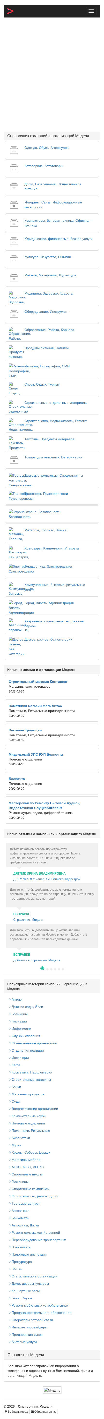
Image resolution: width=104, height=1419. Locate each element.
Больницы (19, 1013)
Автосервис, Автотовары (43, 165)
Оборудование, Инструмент (46, 311)
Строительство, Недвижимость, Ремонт (55, 420)
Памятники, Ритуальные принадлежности (29, 1133)
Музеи (16, 1144)
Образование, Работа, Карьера (49, 329)
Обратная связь (45, 1411)
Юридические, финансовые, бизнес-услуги (58, 238)
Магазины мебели (25, 1159)
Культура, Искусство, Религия (47, 256)
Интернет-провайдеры (29, 1327)
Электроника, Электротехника (48, 566)
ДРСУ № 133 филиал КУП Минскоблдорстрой (46, 879)
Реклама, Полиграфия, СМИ (47, 365)
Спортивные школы (27, 1174)
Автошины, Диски (25, 1225)
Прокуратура (21, 1261)
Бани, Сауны (21, 1297)
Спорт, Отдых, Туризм (41, 384)
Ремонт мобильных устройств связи (39, 1305)
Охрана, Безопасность (42, 511)
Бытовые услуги (24, 1341)
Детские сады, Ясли (27, 1006)
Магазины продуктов (27, 1093)
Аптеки (16, 999)
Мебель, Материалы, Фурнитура (50, 274)
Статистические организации (34, 1276)
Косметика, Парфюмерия (31, 1072)
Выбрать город (17, 1411)
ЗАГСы (16, 1268)
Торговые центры (25, 1203)
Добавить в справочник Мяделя (36, 960)
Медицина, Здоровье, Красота (48, 293)
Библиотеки (20, 1137)
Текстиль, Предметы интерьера (49, 438)
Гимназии (19, 1021)
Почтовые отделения (28, 1123)
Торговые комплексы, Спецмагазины (53, 475)
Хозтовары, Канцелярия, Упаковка (51, 548)
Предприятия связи (27, 1334)
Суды (15, 1101)
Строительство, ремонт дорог (35, 1195)
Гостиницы (20, 1181)
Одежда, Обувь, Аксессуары (46, 147)
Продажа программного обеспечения (41, 1312)
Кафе (15, 1064)
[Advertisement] (52, 74)
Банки (16, 1086)
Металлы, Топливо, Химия (45, 529)
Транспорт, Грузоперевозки (46, 493)
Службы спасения (25, 1035)
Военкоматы (21, 1246)
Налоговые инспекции (29, 1254)
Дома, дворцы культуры (30, 1283)
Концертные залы (25, 1290)
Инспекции (20, 1057)
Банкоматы (20, 1217)
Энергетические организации (34, 1108)
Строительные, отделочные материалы (55, 402)
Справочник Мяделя (28, 919)
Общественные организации (34, 1042)
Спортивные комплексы (30, 1188)
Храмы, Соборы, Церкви (30, 1152)
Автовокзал (20, 1210)
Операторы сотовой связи (32, 1319)
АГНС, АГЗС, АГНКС (27, 1166)
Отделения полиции (27, 1050)
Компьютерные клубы (28, 1115)
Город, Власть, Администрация (49, 602)
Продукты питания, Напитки (46, 347)
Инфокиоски (21, 1028)
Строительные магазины (31, 1079)
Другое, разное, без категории (48, 639)
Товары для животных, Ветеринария (53, 457)
